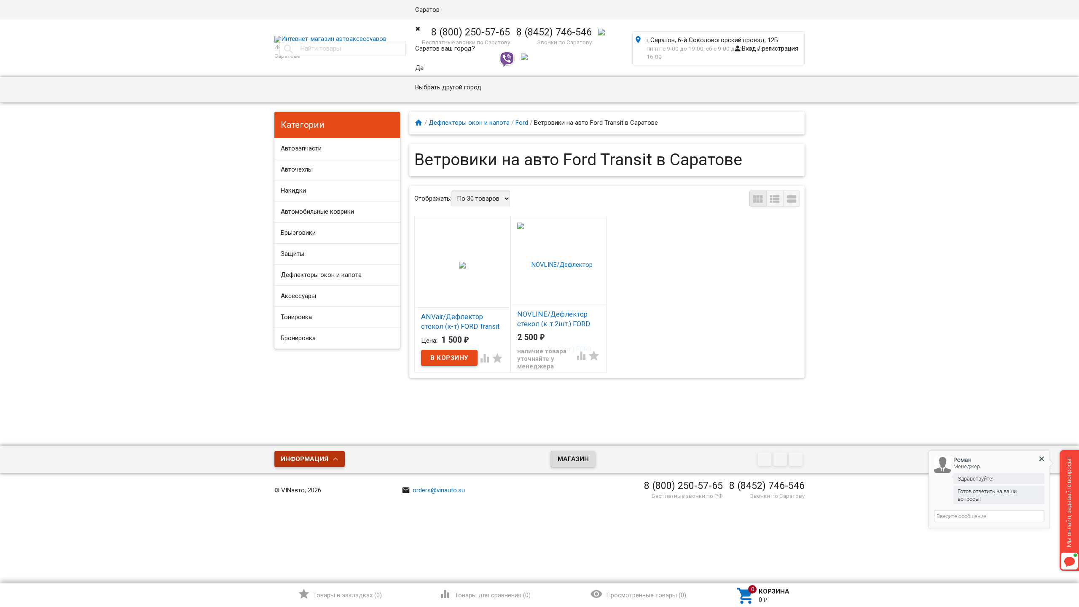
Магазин (573, 459)
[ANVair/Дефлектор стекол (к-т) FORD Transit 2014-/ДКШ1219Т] (462, 265)
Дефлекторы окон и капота (321, 275)
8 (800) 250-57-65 (683, 486)
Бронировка (298, 338)
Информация (304, 459)
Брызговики (298, 232)
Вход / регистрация (765, 48)
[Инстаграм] (797, 460)
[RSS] (781, 460)
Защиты (292, 254)
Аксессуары (298, 296)
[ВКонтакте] (765, 460)
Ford (521, 122)
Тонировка (296, 317)
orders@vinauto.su (433, 490)
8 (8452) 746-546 (767, 486)
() (340, 594)
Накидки (293, 190)
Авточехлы (297, 169)
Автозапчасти (301, 148)
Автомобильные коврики (317, 211)
